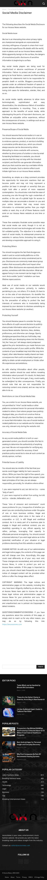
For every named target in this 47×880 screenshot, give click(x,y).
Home (4, 9)
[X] (26, 861)
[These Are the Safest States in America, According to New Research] (8, 700)
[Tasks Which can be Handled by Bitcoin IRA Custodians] (8, 688)
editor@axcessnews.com (20, 845)
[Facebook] (20, 861)
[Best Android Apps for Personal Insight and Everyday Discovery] (8, 745)
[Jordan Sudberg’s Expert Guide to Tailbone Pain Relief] (8, 712)
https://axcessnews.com (12, 624)
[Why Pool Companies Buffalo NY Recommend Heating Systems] (8, 757)
